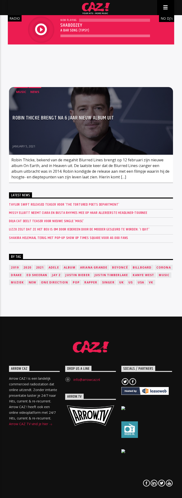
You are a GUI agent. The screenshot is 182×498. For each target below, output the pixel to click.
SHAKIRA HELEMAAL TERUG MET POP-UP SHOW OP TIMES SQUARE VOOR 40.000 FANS (68, 238)
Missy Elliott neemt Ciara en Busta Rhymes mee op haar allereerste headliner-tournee (78, 213)
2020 (27, 267)
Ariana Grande (94, 267)
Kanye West (143, 275)
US (130, 282)
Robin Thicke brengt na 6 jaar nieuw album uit (63, 118)
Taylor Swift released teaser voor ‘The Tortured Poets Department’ (64, 204)
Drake (16, 275)
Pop (76, 282)
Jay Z (56, 275)
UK (121, 282)
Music (21, 92)
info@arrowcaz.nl (86, 379)
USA (141, 282)
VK (151, 282)
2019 (15, 267)
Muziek (17, 282)
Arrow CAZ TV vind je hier (29, 424)
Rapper (90, 282)
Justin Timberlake (111, 275)
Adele (54, 267)
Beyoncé (120, 267)
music (164, 275)
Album (69, 267)
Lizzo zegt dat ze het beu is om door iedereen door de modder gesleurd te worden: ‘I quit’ (79, 229)
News (34, 92)
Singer (108, 282)
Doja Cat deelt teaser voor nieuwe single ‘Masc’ (46, 221)
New (32, 282)
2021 (40, 267)
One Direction (54, 282)
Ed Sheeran (37, 275)
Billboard (142, 267)
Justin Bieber (77, 275)
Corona (163, 267)
